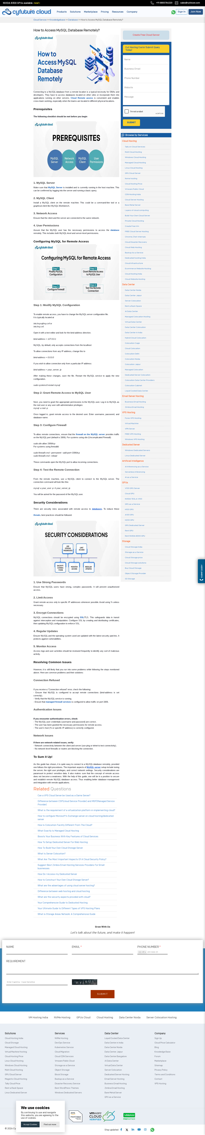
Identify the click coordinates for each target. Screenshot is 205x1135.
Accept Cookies (30, 1124)
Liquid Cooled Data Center (136, 391)
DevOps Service (62, 1042)
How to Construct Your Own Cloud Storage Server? (63, 880)
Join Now (195, 11)
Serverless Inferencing (135, 472)
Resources (117, 11)
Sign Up (158, 1038)
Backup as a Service (64, 1079)
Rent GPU (129, 530)
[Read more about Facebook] (121, 1129)
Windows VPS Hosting (134, 439)
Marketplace (90, 11)
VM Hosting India (38, 1017)
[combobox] (142, 952)
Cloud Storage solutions (135, 563)
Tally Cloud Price (12, 1083)
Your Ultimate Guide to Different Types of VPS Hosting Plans (69, 908)
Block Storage (61, 1074)
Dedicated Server (131, 444)
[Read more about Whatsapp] (152, 1129)
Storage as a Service (134, 552)
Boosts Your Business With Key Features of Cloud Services (68, 836)
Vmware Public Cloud (134, 189)
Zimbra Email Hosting (134, 407)
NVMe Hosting (62, 1017)
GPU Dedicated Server (134, 525)
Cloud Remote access (82, 98)
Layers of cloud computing (137, 210)
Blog (157, 1047)
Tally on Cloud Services (135, 147)
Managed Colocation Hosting (137, 316)
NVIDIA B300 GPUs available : (18, 3)
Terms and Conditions (165, 1074)
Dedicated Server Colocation (137, 375)
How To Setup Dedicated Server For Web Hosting (63, 842)
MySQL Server (55, 187)
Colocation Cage (132, 343)
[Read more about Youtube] (139, 1129)
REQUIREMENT (16, 961)
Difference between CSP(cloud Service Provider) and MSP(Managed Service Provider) (76, 803)
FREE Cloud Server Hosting (137, 231)
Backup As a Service (134, 252)
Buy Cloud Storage (133, 568)
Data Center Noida (133, 290)
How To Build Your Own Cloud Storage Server (60, 848)
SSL (82, 617)
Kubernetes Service (64, 1047)
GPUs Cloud (83, 1017)
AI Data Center (131, 311)
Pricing (105, 11)
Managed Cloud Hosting (135, 162)
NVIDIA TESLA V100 (133, 499)
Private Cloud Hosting (134, 221)
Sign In (181, 11)
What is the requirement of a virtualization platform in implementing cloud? (76, 810)
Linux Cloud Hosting (134, 168)
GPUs (125, 482)
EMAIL (77, 947)
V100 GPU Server (132, 488)
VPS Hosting (128, 412)
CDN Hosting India (133, 194)
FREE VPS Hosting (133, 434)
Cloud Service (40, 20)
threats (36, 515)
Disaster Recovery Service (67, 1083)
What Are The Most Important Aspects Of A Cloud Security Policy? (72, 859)
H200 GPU (129, 520)
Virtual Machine (131, 423)
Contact (158, 1079)
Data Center (128, 284)
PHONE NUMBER (149, 947)
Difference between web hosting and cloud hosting (64, 891)
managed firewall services (58, 702)
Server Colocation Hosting (161, 1017)
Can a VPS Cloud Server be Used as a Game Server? (64, 795)
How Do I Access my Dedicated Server (57, 874)
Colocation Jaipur (133, 364)
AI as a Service (131, 477)
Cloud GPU (129, 493)
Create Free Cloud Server (146, 35)
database (114, 230)
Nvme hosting (131, 178)
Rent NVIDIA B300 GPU (135, 536)
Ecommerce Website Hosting (138, 268)
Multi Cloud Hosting (133, 152)
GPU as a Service (132, 504)
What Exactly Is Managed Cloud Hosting (58, 831)
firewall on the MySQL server (90, 434)
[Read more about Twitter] (127, 1129)
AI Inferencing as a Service (137, 466)
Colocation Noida (132, 359)
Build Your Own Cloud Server (137, 215)
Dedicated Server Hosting (117, 1074)
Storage (126, 541)
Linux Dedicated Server (135, 455)
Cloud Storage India (133, 547)
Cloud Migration (62, 1052)
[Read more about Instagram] (145, 1129)
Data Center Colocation (135, 327)
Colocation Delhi (132, 354)
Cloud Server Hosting (134, 200)
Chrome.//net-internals (135, 237)
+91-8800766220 (164, 3)
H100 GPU (129, 509)
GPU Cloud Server (133, 173)
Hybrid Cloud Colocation (135, 338)
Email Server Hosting (133, 396)
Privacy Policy (161, 1070)
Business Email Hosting (135, 402)
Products (62, 11)
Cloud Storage (12, 1042)
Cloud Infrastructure (134, 263)
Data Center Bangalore (116, 1056)
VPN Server (130, 429)
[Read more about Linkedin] (133, 1129)
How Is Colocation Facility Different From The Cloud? (65, 825)
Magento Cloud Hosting (16, 1079)
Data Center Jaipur (133, 295)
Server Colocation (133, 301)
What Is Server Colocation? (52, 853)
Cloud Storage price (134, 557)
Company (132, 11)
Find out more (50, 1124)
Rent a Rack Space (133, 306)
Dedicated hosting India (135, 258)
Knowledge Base (163, 1052)
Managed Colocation (134, 369)
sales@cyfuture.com (190, 3)
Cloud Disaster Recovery (136, 242)
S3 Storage (130, 579)
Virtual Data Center (133, 322)
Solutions (75, 11)
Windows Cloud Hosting (135, 157)
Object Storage (62, 1070)
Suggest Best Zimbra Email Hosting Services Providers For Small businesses (71, 867)
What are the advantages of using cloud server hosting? (66, 885)
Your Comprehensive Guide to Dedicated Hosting (63, 903)
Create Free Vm (132, 226)
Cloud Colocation (132, 348)
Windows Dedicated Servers (137, 450)
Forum (158, 1056)
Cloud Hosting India (133, 274)
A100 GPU (129, 515)
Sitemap (159, 1065)
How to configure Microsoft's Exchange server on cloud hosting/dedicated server (76, 818)
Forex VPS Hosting (133, 418)
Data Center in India (133, 332)
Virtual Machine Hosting (16, 1052)
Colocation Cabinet (133, 385)
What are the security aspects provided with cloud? (64, 897)
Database (73, 20)
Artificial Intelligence (133, 461)
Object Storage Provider (135, 573)
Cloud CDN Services (64, 1056)
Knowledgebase (57, 20)
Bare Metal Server (133, 205)
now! (36, 3)
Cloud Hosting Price (133, 184)
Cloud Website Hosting (135, 279)
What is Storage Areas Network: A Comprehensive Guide (66, 914)
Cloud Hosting (129, 141)
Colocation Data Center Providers (140, 380)
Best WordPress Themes (67, 1088)
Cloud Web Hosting (133, 247)
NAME (10, 947)
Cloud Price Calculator (165, 1042)
